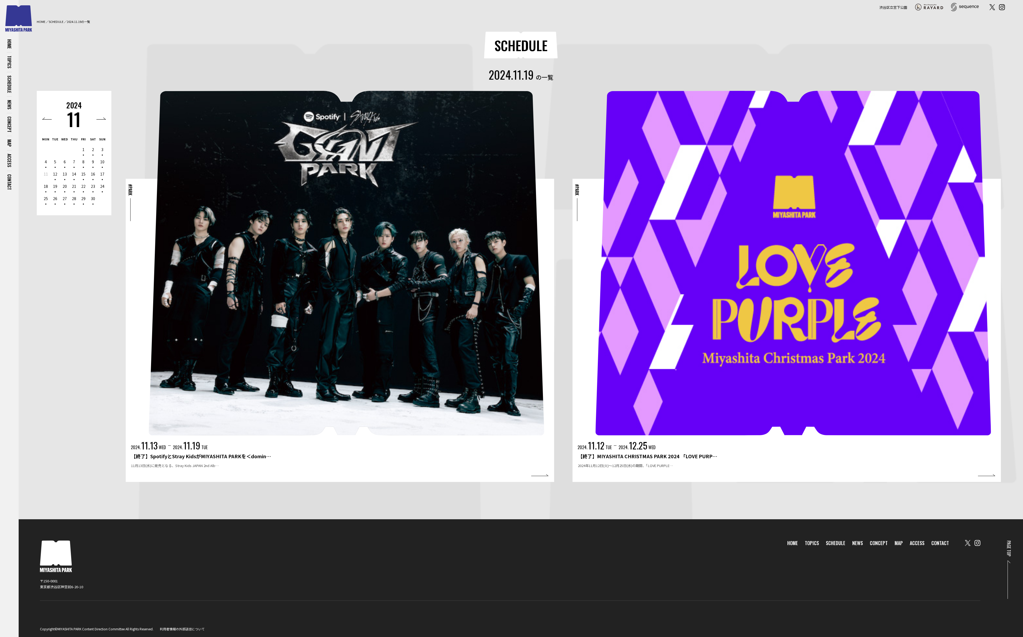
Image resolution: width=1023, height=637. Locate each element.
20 (65, 186)
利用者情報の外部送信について (182, 629)
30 (93, 198)
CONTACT (9, 182)
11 (74, 119)
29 (83, 198)
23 (93, 186)
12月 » (101, 118)
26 (55, 198)
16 (93, 174)
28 (74, 198)
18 (46, 186)
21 (74, 186)
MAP (9, 143)
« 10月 (47, 118)
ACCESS (9, 160)
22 (83, 186)
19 (55, 186)
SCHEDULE (9, 84)
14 (74, 174)
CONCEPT (9, 124)
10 (102, 161)
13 (65, 174)
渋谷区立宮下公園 (893, 7)
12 (55, 174)
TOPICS (9, 62)
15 (83, 174)
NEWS (9, 104)
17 (102, 174)
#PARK (130, 189)
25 (46, 198)
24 (102, 186)
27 (65, 198)
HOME (9, 44)
